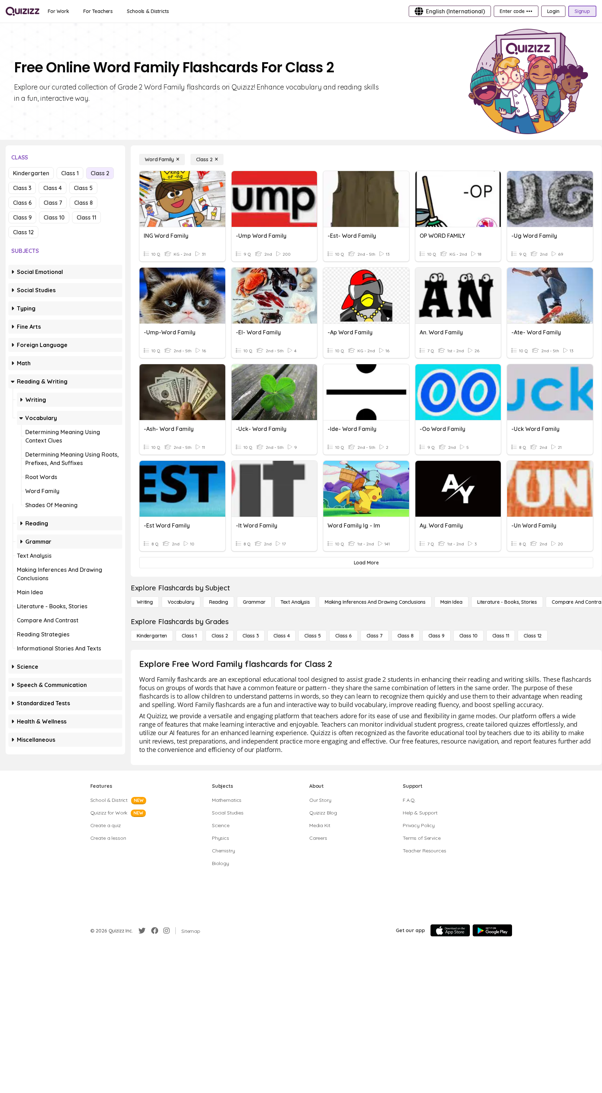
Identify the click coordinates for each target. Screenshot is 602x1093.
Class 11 (86, 217)
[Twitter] (141, 930)
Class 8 (83, 202)
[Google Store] (492, 930)
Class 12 (23, 232)
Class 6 (22, 202)
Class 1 (70, 173)
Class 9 (22, 217)
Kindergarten (31, 173)
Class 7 (53, 202)
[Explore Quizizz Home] (22, 11)
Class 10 (54, 217)
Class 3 (22, 187)
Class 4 (52, 187)
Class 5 (83, 187)
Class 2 (100, 173)
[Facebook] (154, 930)
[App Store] (450, 930)
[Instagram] (166, 930)
